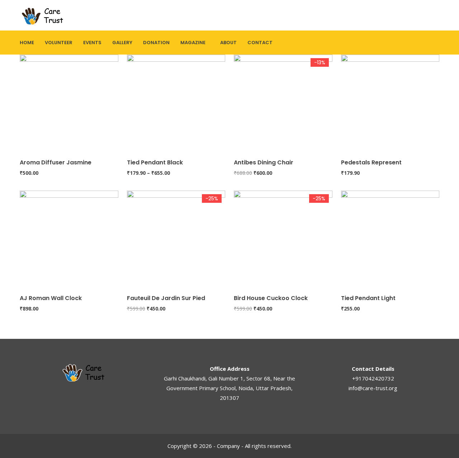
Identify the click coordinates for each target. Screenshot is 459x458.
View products (130, 119)
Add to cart (23, 119)
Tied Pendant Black (155, 162)
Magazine (192, 42)
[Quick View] (23, 147)
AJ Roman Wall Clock (51, 298)
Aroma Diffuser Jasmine (55, 162)
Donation (156, 42)
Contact (260, 42)
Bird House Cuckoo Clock (271, 298)
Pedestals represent (371, 162)
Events (92, 42)
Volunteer (58, 42)
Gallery (122, 42)
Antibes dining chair (263, 162)
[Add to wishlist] (23, 133)
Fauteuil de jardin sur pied (166, 298)
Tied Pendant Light (368, 298)
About (228, 42)
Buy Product (237, 119)
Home (27, 42)
